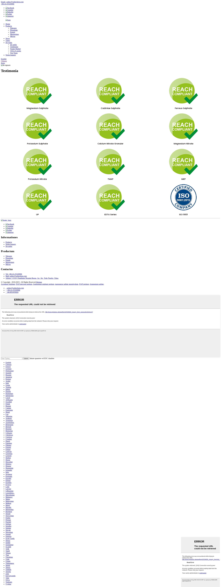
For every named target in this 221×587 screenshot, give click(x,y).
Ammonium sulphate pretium (43, 284)
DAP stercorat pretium (24, 284)
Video (8, 41)
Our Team (13, 53)
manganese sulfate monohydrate (66, 284)
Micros (12, 36)
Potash (12, 32)
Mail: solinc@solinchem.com (16, 276)
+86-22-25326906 (7, 4)
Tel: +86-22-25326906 (14, 274)
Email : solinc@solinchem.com (12, 2)
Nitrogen (13, 28)
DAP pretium (84, 284)
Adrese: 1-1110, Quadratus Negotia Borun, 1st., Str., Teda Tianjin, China (32, 278)
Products (9, 26)
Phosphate (14, 30)
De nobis (9, 43)
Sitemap (39, 282)
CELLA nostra (15, 51)
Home (8, 24)
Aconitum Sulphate (8, 284)
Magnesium (14, 34)
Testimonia (14, 47)
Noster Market (15, 49)
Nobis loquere (11, 55)
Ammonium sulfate (97, 284)
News (8, 38)
